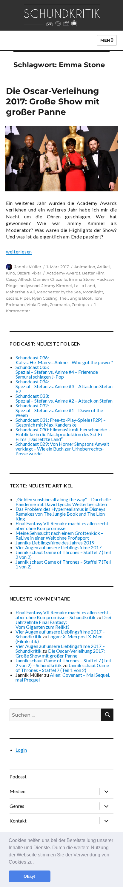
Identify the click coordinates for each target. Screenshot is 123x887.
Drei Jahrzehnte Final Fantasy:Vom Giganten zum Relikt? (63, 622)
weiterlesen (19, 251)
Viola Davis (37, 304)
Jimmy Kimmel (56, 285)
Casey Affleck (18, 279)
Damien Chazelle (50, 279)
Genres (17, 806)
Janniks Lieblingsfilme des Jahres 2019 (55, 542)
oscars (12, 298)
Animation (84, 266)
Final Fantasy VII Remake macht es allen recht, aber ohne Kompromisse (62, 525)
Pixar (36, 273)
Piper (25, 298)
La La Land (84, 285)
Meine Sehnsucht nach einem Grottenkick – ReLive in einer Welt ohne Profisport (59, 535)
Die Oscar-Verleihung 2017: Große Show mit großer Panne (52, 101)
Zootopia (80, 304)
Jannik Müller (27, 266)
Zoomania (60, 304)
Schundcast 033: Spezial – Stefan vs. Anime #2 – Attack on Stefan (64, 398)
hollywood (29, 285)
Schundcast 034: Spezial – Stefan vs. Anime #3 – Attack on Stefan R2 (64, 386)
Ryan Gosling (45, 298)
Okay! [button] (30, 876)
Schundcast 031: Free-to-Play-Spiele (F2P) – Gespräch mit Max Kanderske (61, 422)
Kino (10, 273)
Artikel (103, 266)
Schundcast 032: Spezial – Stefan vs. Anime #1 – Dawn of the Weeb (59, 410)
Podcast (18, 776)
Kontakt (18, 820)
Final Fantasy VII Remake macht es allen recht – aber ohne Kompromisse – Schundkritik (64, 615)
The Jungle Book (75, 298)
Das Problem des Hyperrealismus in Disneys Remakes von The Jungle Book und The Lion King (60, 513)
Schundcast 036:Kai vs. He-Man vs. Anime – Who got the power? (64, 360)
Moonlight (93, 291)
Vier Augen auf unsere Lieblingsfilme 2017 (59, 547)
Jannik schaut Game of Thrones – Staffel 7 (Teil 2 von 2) (63, 554)
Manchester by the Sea (59, 291)
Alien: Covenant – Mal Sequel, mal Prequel (63, 677)
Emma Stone (82, 279)
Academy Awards (63, 273)
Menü (106, 40)
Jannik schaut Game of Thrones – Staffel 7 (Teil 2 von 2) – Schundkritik (63, 663)
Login (21, 750)
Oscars (23, 273)
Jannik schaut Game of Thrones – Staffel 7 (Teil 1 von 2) (63, 564)
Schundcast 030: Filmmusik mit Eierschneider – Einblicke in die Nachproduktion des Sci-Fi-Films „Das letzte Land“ (63, 434)
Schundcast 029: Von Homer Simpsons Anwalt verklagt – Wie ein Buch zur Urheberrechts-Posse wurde (62, 448)
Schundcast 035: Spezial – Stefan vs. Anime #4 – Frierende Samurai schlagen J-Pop (57, 371)
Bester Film (93, 273)
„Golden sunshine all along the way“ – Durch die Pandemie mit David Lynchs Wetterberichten (63, 501)
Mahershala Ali (20, 291)
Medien (17, 791)
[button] (36, 862)
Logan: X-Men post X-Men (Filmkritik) (59, 639)
